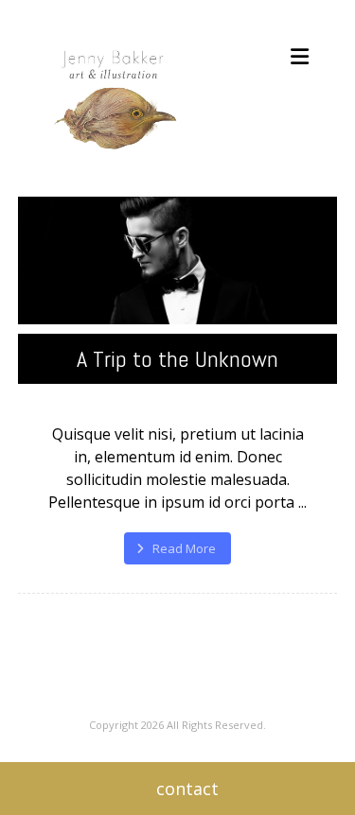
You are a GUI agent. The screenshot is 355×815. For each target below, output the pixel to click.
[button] (299, 56)
